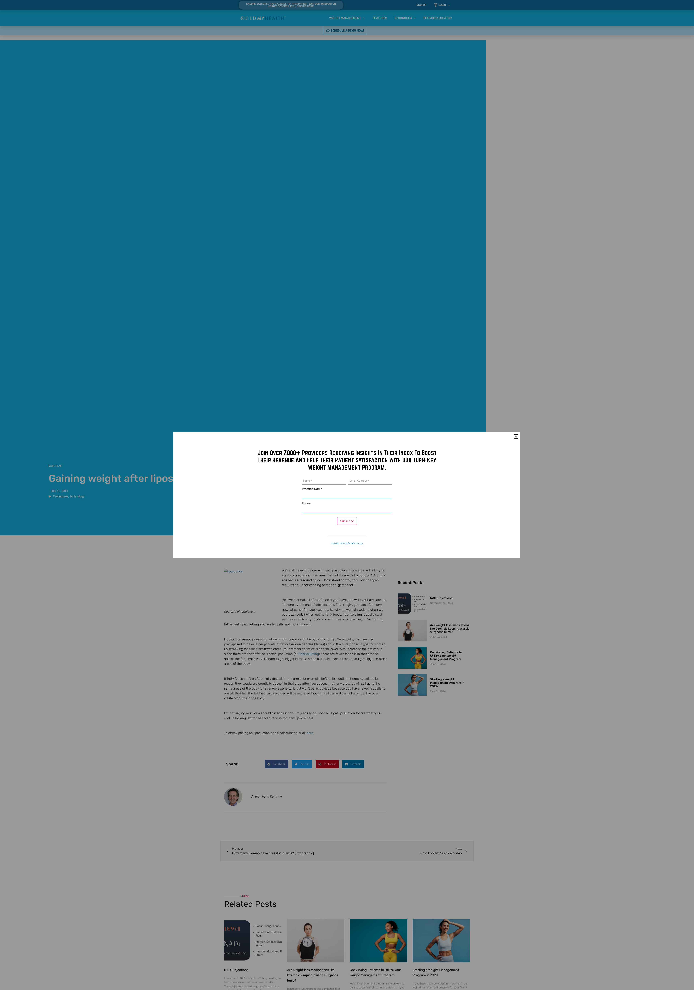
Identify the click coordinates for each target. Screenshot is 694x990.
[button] (516, 436)
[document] (347, 495)
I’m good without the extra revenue (347, 543)
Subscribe (347, 521)
